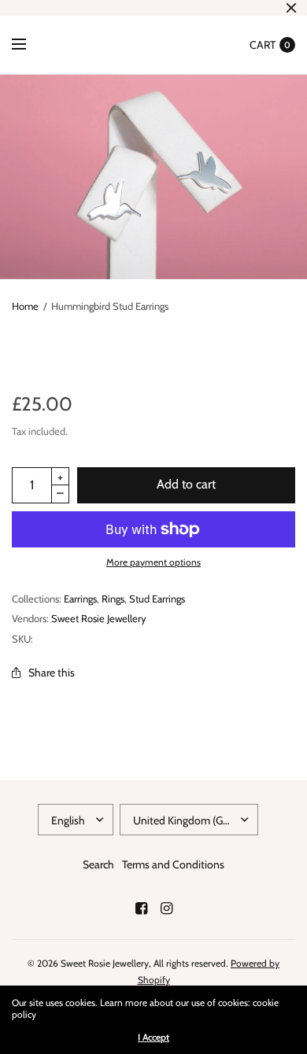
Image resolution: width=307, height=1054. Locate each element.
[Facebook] (141, 908)
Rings (113, 598)
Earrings (80, 598)
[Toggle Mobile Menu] (29, 45)
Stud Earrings (157, 598)
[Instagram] (166, 908)
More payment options (153, 562)
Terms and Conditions (173, 864)
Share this (51, 672)
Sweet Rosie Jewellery (98, 618)
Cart (263, 45)
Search (98, 864)
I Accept (153, 1037)
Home (25, 306)
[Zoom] (153, 177)
